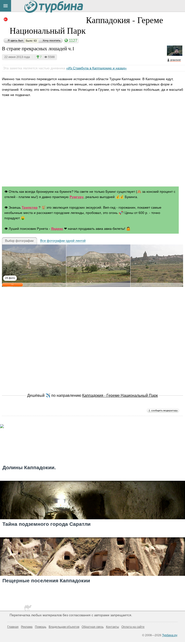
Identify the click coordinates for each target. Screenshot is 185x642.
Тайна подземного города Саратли (46, 524)
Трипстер (30, 207)
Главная (13, 627)
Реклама (27, 627)
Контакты (112, 627)
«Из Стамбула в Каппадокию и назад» (96, 68)
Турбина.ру (169, 635)
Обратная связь (93, 627)
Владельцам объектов (64, 627)
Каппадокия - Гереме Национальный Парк (86, 25)
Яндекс (57, 229)
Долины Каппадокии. (29, 467)
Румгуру (77, 197)
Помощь (40, 627)
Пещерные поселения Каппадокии (46, 580)
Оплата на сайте (133, 627)
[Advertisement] (92, 144)
